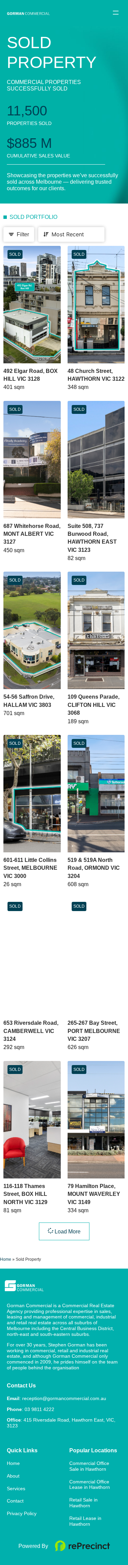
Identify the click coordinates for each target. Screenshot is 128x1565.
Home (5, 1259)
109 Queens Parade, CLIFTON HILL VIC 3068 (93, 705)
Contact (15, 1501)
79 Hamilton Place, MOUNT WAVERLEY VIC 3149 (94, 1194)
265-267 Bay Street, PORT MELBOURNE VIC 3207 (94, 1031)
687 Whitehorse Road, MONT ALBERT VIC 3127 (31, 534)
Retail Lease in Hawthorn (85, 1521)
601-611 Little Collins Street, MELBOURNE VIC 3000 (30, 868)
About (13, 1476)
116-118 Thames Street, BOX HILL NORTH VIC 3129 (25, 1194)
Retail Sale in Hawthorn (83, 1502)
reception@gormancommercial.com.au (64, 1398)
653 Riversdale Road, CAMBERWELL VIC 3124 (30, 1031)
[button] (115, 13)
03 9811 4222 (39, 1409)
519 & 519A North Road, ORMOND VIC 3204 (94, 868)
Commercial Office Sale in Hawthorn (89, 1466)
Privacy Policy (22, 1513)
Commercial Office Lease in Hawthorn (89, 1484)
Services (16, 1488)
